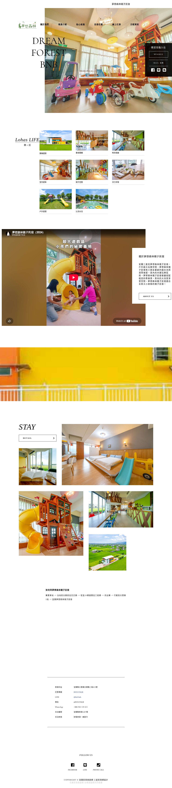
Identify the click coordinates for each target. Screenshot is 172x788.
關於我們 (44, 24)
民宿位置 (98, 24)
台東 (86, 783)
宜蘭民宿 (83, 780)
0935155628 (78, 692)
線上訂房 (116, 24)
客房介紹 (62, 24)
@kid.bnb (77, 697)
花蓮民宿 (74, 783)
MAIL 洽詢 (159, 63)
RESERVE (158, 54)
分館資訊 (134, 24)
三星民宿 (98, 780)
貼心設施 (80, 24)
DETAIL (27, 438)
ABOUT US (148, 296)
